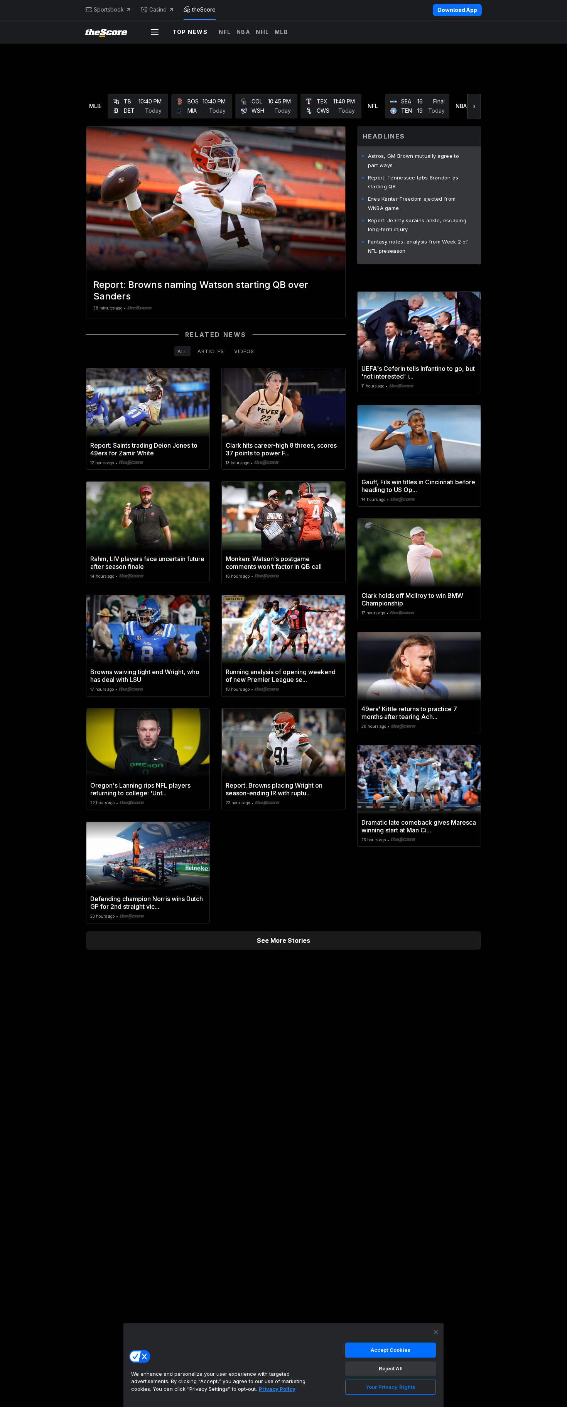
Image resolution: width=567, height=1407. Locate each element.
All (182, 351)
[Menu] (154, 32)
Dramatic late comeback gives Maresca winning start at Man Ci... (418, 826)
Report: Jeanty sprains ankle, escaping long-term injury (417, 225)
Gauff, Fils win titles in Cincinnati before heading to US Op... (418, 486)
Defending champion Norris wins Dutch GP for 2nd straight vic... (146, 902)
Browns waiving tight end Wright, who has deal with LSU (144, 675)
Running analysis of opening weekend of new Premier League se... (281, 675)
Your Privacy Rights (390, 1387)
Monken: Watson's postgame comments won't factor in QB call (274, 562)
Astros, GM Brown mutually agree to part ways (413, 160)
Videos (244, 351)
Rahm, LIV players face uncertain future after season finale (147, 562)
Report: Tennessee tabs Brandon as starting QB (413, 182)
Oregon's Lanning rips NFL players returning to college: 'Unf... (140, 789)
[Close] (436, 1332)
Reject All (391, 1368)
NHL (262, 32)
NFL (225, 32)
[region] (283, 1365)
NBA (243, 32)
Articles (210, 351)
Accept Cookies (391, 1350)
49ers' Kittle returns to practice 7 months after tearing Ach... (409, 712)
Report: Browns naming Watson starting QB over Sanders (200, 290)
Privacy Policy (277, 1389)
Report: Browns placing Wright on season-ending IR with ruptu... (274, 789)
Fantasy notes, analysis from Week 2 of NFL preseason (418, 246)
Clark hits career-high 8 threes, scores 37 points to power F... (281, 449)
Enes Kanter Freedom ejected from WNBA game (412, 203)
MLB (282, 32)
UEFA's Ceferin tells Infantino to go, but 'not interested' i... (418, 372)
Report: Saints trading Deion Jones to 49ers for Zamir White (143, 449)
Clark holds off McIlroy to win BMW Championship (412, 599)
